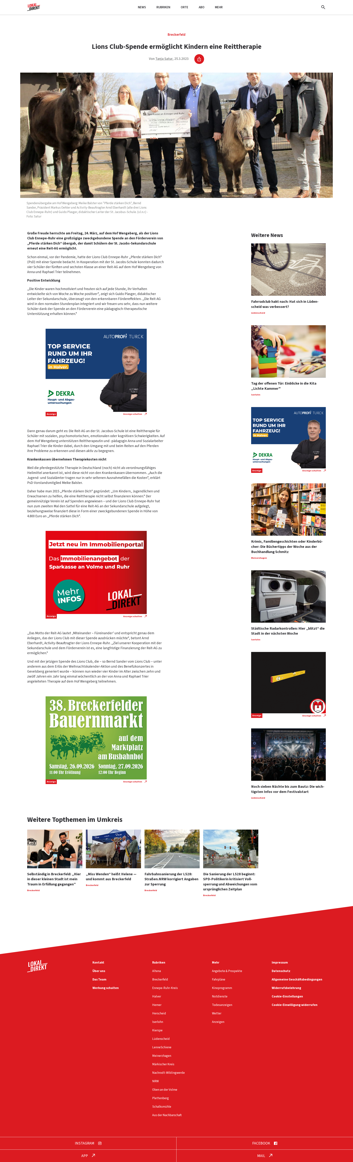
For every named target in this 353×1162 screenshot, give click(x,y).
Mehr (219, 7)
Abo (201, 7)
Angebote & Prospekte (227, 971)
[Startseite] (33, 9)
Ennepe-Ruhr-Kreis (165, 988)
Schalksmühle (161, 1106)
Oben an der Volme (164, 1089)
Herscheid (159, 1013)
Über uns (98, 971)
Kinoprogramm (222, 988)
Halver (156, 996)
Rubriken (163, 7)
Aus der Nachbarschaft (167, 1115)
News (142, 7)
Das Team (99, 979)
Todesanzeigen (222, 1005)
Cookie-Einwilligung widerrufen (295, 1005)
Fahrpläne (218, 979)
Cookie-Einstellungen (287, 996)
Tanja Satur (163, 58)
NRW (155, 1081)
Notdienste (219, 996)
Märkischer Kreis (163, 1064)
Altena (156, 971)
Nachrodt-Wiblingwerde (168, 1072)
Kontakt (98, 962)
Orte (184, 7)
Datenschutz (281, 971)
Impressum (280, 962)
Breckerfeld (176, 34)
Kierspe (157, 1030)
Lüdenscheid (161, 1039)
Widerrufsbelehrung (286, 988)
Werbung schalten (105, 988)
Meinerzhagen (161, 1055)
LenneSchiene (161, 1047)
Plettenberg (160, 1098)
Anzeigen (218, 1022)
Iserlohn (157, 1022)
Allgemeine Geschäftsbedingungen (297, 979)
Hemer (156, 1005)
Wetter (216, 1013)
